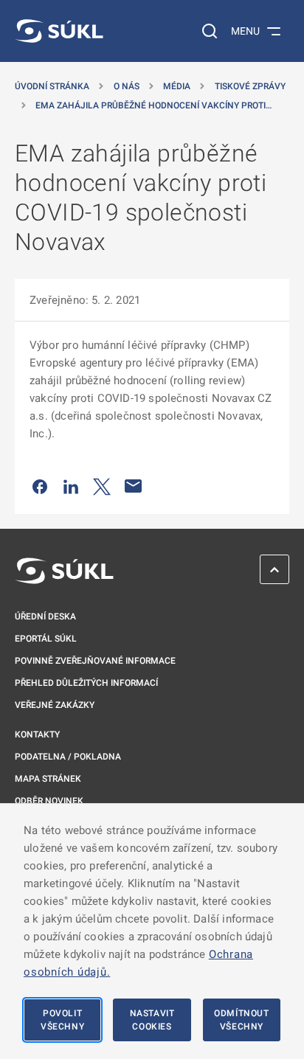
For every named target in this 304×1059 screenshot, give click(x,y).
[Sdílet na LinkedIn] (71, 486)
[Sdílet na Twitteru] (101, 486)
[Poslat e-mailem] (133, 486)
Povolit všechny (62, 1020)
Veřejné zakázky (54, 705)
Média (176, 86)
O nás (126, 86)
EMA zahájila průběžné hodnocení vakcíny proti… (153, 105)
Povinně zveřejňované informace (95, 661)
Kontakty (37, 734)
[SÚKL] (59, 31)
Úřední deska (45, 616)
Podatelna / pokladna (68, 756)
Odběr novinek (49, 801)
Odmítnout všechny (241, 1020)
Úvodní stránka (52, 86)
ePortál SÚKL (46, 638)
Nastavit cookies (152, 1020)
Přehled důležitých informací (86, 683)
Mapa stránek (48, 779)
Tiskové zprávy (250, 86)
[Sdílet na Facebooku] (40, 486)
